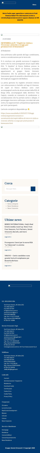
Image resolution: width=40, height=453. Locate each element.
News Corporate (12, 208)
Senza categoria (12, 204)
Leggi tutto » (8, 237)
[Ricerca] (33, 189)
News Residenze (12, 206)
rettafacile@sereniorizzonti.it (11, 18)
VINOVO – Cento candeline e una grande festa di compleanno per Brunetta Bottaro (17, 258)
